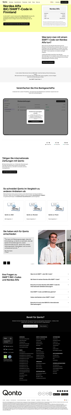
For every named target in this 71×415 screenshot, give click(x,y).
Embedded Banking (39, 358)
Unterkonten (21, 373)
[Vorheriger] (4, 263)
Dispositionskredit (39, 343)
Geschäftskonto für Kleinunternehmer (26, 356)
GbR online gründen (22, 340)
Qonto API (55, 371)
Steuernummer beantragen (24, 343)
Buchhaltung (38, 350)
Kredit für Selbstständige (40, 338)
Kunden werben (55, 348)
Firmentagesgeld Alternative (24, 371)
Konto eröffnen (64, 2)
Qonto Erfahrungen (56, 343)
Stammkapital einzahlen (23, 347)
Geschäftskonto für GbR (23, 361)
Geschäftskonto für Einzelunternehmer (26, 353)
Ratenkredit (38, 345)
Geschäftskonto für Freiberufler (25, 355)
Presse (54, 347)
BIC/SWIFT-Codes (39, 376)
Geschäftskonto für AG (23, 363)
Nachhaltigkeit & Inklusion (57, 350)
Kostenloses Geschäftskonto (24, 370)
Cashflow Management (40, 356)
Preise (5, 338)
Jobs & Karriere (55, 345)
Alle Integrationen (56, 365)
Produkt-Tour (55, 342)
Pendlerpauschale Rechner (41, 378)
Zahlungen (21, 378)
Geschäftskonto (58, 57)
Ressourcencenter (56, 356)
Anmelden (58, 2)
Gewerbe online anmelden (24, 345)
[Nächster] (8, 263)
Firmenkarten (21, 376)
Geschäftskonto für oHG (23, 366)
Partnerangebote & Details (58, 368)
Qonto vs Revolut (39, 368)
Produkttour (26, 91)
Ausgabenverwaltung (40, 355)
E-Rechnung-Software (40, 353)
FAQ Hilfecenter (56, 355)
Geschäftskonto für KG (23, 365)
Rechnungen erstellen (23, 375)
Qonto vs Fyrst (38, 365)
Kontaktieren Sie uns (56, 340)
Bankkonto (44, 47)
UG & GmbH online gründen (24, 338)
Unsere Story (55, 338)
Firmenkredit (38, 340)
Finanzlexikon (55, 360)
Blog (53, 358)
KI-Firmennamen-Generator (41, 373)
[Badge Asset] (58, 391)
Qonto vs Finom (39, 366)
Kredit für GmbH (39, 342)
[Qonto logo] (5, 2)
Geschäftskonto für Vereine (24, 368)
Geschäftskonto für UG (23, 360)
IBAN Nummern (39, 374)
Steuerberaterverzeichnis (57, 366)
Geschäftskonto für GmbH (24, 358)
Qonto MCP (55, 373)
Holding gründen (22, 342)
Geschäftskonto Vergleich (40, 363)
